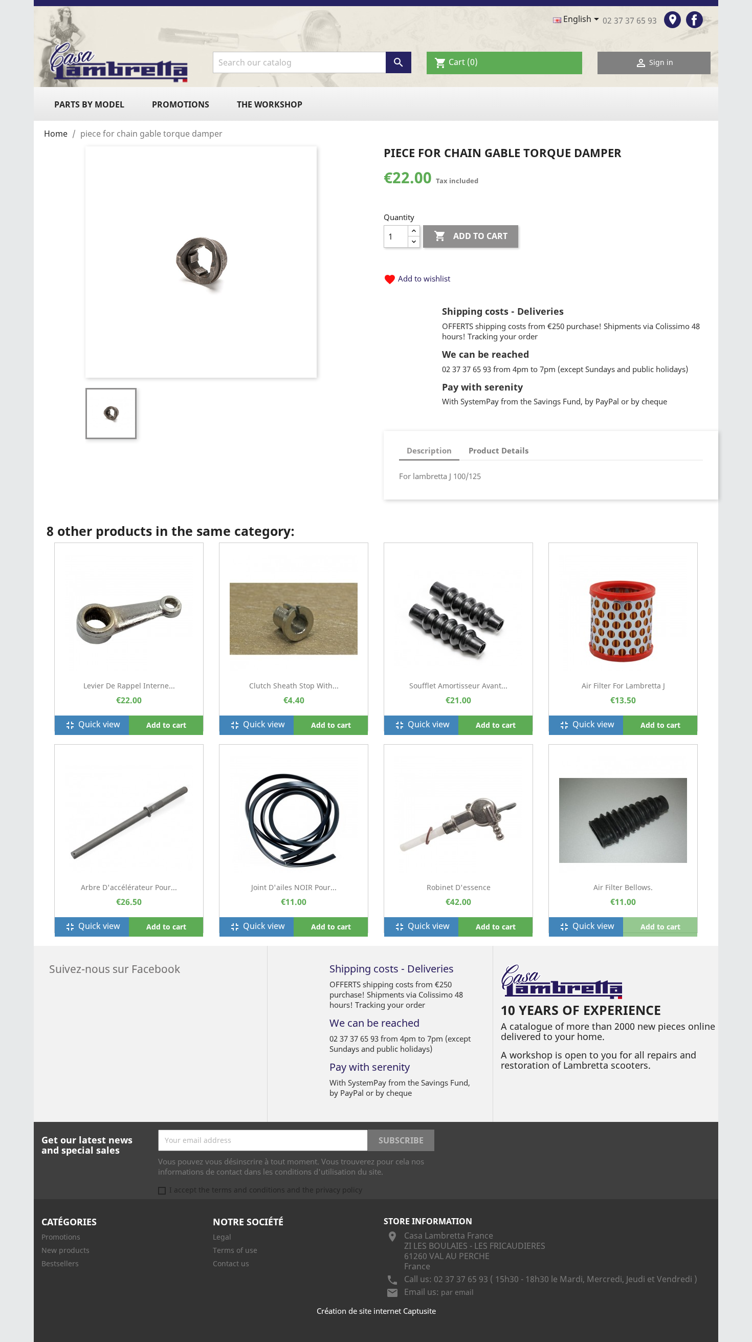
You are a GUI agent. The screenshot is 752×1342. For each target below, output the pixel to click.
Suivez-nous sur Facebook (114, 968)
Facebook (694, 19)
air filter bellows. (623, 887)
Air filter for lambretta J (623, 685)
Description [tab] (429, 450)
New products (65, 1250)
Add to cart (470, 236)
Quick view (92, 725)
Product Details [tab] (498, 450)
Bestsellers (60, 1263)
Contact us (231, 1263)
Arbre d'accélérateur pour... (129, 887)
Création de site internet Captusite (376, 1311)
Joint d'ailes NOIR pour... (294, 887)
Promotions (180, 104)
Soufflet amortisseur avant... (458, 685)
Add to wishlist (417, 278)
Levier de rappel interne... (129, 685)
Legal (222, 1237)
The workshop (269, 104)
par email (457, 1292)
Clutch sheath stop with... (294, 685)
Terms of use (235, 1250)
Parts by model (89, 104)
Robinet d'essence (459, 887)
